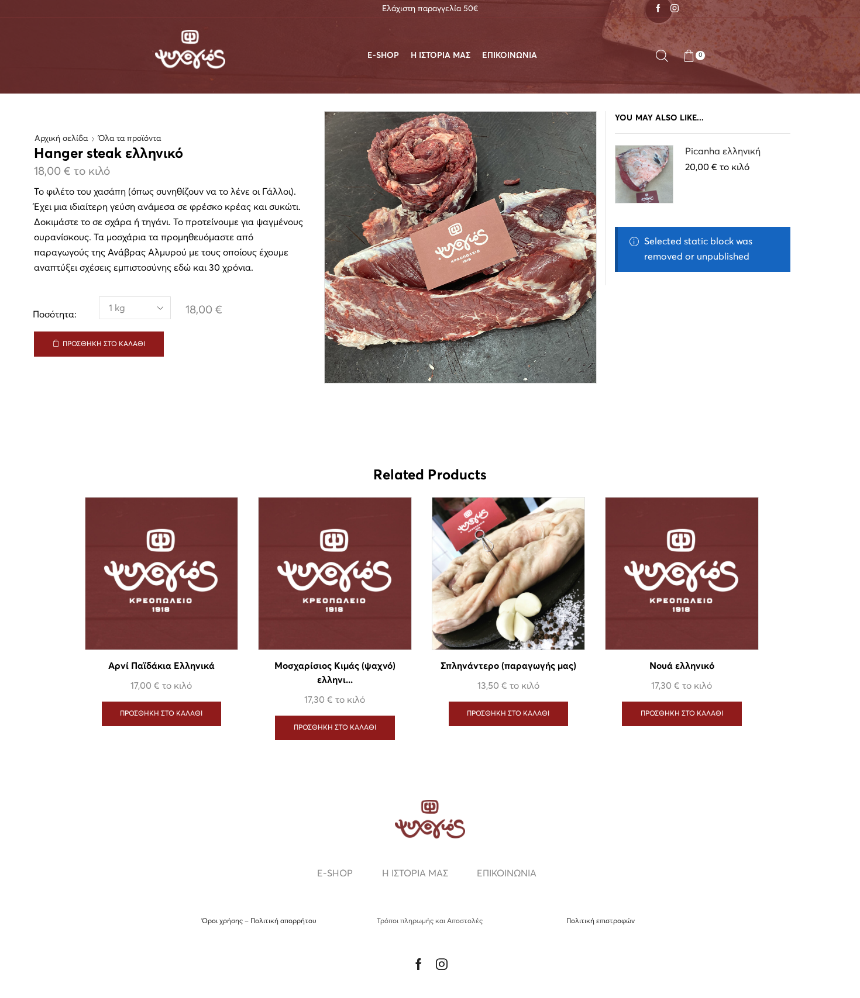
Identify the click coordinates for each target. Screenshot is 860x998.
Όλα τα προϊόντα (129, 138)
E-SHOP (383, 55)
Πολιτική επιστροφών (600, 921)
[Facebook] (658, 9)
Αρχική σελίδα (61, 138)
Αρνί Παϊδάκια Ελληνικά (161, 666)
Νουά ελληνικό (681, 666)
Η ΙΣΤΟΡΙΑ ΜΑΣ (440, 55)
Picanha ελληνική (723, 151)
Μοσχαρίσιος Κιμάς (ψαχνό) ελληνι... (335, 673)
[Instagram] (674, 9)
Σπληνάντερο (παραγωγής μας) (509, 666)
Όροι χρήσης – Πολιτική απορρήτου (259, 921)
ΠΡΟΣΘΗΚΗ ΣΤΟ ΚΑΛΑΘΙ (104, 344)
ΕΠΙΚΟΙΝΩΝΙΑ (509, 55)
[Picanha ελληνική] (644, 174)
